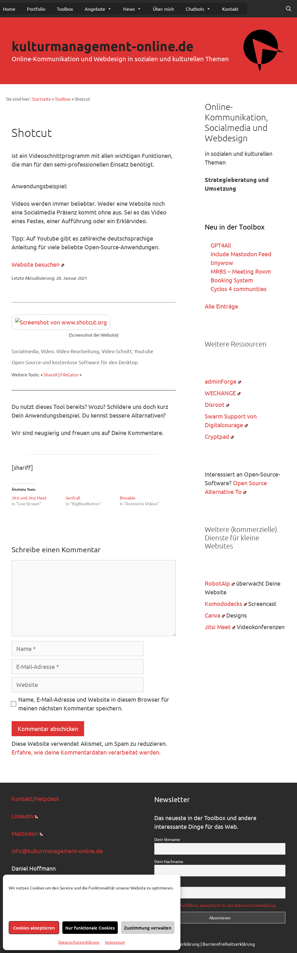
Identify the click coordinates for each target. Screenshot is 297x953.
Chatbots (195, 9)
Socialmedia (25, 351)
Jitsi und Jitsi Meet (29, 497)
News (129, 9)
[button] (288, 8)
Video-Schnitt (117, 351)
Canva (212, 615)
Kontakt (230, 9)
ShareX (50, 374)
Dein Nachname (168, 861)
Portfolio (36, 9)
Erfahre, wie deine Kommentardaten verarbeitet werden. (86, 752)
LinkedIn (22, 816)
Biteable (127, 497)
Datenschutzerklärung (78, 942)
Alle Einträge (221, 306)
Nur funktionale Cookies (90, 928)
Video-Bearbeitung (77, 351)
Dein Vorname (167, 839)
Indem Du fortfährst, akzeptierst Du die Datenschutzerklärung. (219, 905)
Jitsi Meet (218, 626)
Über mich (163, 9)
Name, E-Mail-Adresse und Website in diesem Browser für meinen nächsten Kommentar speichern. (93, 704)
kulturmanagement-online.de (102, 46)
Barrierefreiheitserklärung (228, 944)
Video (47, 351)
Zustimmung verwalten (147, 928)
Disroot (214, 404)
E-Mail (160, 883)
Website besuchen (35, 264)
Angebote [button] (95, 9)
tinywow (222, 262)
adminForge (220, 381)
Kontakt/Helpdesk (35, 798)
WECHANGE (220, 392)
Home (9, 9)
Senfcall (73, 497)
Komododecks (223, 603)
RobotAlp (217, 583)
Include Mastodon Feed (241, 253)
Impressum (115, 942)
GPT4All (221, 245)
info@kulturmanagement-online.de (57, 850)
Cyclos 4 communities (239, 288)
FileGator (69, 374)
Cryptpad (217, 436)
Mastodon (25, 833)
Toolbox (65, 9)
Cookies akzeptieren (34, 928)
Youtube (143, 351)
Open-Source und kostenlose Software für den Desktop (75, 362)
